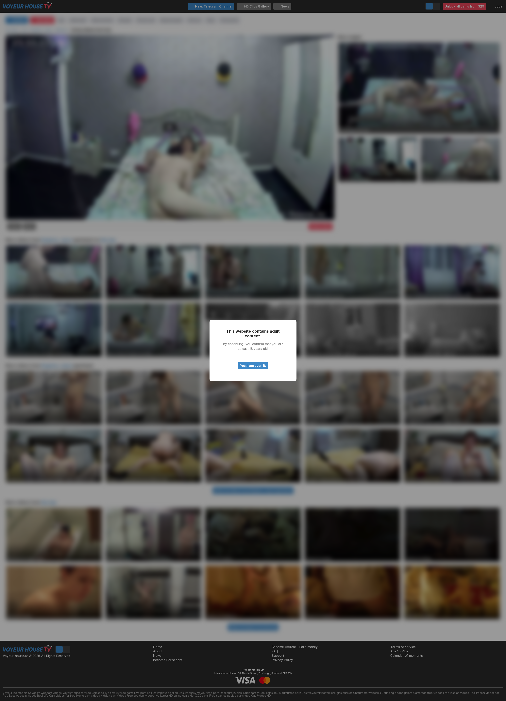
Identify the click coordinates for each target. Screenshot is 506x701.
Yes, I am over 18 (253, 366)
